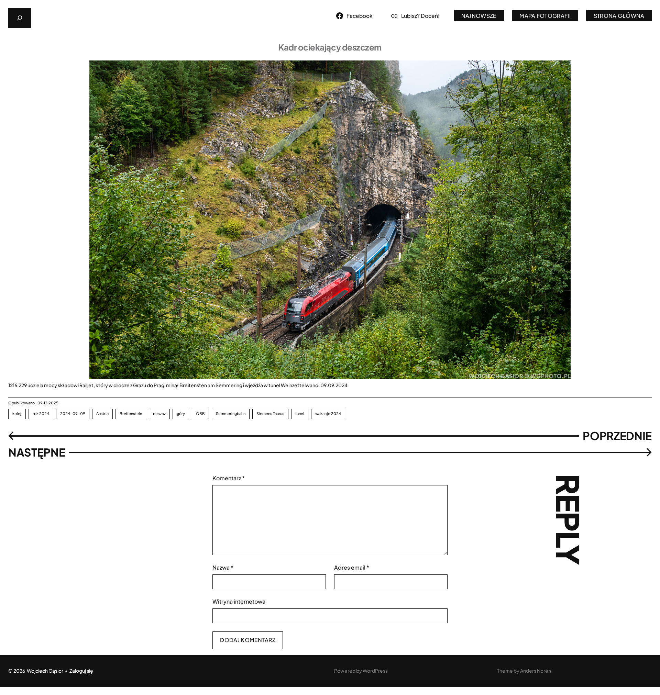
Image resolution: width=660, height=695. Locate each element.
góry (181, 413)
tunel (299, 413)
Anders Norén (535, 671)
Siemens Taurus (270, 413)
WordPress (375, 671)
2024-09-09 (72, 413)
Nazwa (222, 567)
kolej (17, 413)
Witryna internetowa (238, 601)
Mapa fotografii (545, 15)
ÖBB (200, 413)
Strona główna (619, 15)
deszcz (159, 413)
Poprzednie (617, 435)
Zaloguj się (81, 671)
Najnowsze (479, 15)
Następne (36, 452)
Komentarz (228, 478)
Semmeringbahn (230, 413)
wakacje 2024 (328, 413)
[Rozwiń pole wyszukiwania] (19, 18)
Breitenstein (131, 413)
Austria (102, 413)
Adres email (351, 567)
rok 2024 (41, 413)
